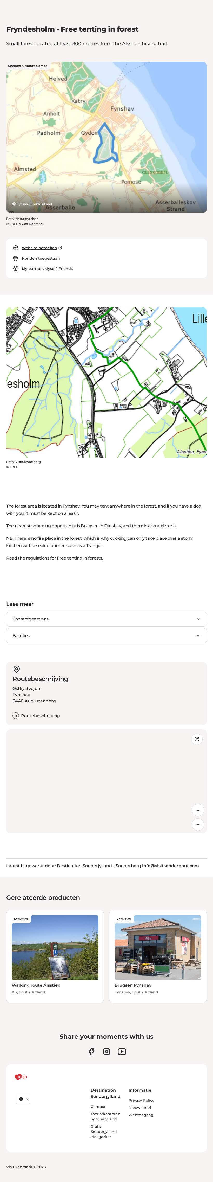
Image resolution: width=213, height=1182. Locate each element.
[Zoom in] (198, 810)
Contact (98, 1106)
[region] (106, 781)
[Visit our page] (106, 1051)
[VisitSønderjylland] (30, 1077)
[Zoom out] (198, 824)
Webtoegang (141, 1115)
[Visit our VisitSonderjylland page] (91, 1051)
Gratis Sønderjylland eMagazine (104, 1131)
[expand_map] (197, 739)
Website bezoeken (39, 248)
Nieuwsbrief (140, 1107)
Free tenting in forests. (80, 558)
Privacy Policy (141, 1100)
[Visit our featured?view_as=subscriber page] (122, 1051)
